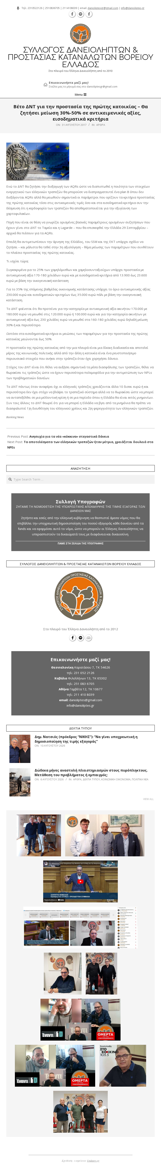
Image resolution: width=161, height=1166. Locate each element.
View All (148, 799)
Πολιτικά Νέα (140, 779)
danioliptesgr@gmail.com (103, 8)
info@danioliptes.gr (132, 8)
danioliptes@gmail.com (85, 700)
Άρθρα (100, 125)
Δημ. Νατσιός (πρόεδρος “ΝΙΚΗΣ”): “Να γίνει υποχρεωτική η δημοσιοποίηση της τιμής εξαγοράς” (86, 738)
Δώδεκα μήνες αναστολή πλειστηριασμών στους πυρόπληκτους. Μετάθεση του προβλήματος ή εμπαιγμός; (91, 772)
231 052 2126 (84, 673)
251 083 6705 (84, 684)
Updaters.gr (93, 1160)
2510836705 (52, 8)
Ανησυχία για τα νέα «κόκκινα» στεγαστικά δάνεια (69, 436)
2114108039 (69, 8)
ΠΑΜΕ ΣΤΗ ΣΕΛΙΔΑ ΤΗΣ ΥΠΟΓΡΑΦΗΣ (81, 543)
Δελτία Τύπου (91, 779)
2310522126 (35, 8)
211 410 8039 (84, 694)
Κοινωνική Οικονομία (116, 779)
